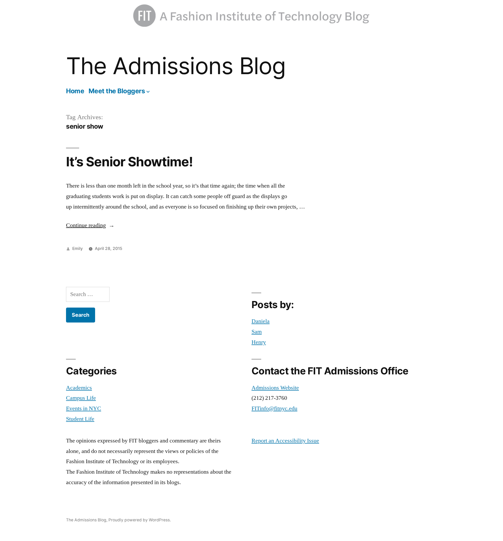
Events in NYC (83, 408)
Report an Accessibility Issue (285, 440)
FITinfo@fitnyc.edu (274, 408)
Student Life (80, 419)
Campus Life (81, 398)
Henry (259, 342)
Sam (257, 331)
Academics (79, 387)
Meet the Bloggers (117, 91)
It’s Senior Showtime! (129, 162)
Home (75, 91)
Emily (77, 248)
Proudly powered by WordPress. (139, 519)
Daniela (261, 321)
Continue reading (90, 225)
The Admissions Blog (176, 66)
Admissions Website (275, 387)
